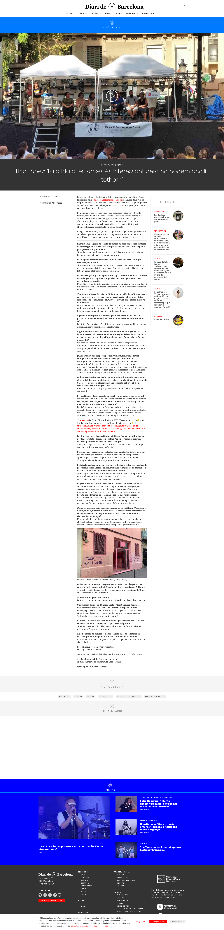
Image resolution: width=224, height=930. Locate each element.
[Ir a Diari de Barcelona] (55, 873)
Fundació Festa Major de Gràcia (107, 200)
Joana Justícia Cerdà (51, 197)
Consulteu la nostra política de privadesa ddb (89, 926)
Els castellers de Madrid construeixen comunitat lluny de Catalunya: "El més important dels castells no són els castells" (162, 241)
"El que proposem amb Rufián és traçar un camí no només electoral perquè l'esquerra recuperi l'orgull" (162, 299)
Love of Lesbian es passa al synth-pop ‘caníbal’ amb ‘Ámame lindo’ (70, 847)
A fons (70, 13)
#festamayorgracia (117, 428)
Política (85, 877)
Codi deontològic (126, 880)
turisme (78, 697)
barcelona (64, 697)
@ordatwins (83, 420)
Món (83, 875)
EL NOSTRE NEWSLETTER (51, 900)
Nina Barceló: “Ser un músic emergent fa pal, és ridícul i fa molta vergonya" (158, 827)
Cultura (85, 883)
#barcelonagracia (100, 428)
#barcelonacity (84, 428)
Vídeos (108, 13)
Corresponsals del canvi (129, 912)
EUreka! (120, 898)
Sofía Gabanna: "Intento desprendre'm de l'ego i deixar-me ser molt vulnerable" (159, 804)
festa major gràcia (155, 697)
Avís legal (122, 886)
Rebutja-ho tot (177, 922)
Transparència (147, 13)
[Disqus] (112, 747)
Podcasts (83, 913)
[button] (38, 6)
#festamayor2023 (135, 428)
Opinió (119, 13)
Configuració (140, 922)
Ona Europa (122, 900)
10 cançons (122, 895)
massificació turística (128, 697)
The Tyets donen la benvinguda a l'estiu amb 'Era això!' (160, 848)
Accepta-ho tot (158, 922)
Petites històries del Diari (130, 909)
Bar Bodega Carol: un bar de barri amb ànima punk (162, 218)
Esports (85, 894)
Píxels (84, 892)
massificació (105, 697)
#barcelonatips (100, 426)
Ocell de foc (123, 906)
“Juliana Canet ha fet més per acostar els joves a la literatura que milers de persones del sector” (162, 270)
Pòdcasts (96, 13)
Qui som (120, 875)
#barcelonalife (131, 426)
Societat (85, 880)
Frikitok (121, 903)
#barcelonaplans (85, 426)
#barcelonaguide (116, 426)
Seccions (82, 13)
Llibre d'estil (123, 877)
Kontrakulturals (161, 320)
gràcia (90, 697)
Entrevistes (86, 886)
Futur (83, 889)
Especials (130, 13)
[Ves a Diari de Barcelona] (112, 6)
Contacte (122, 883)
